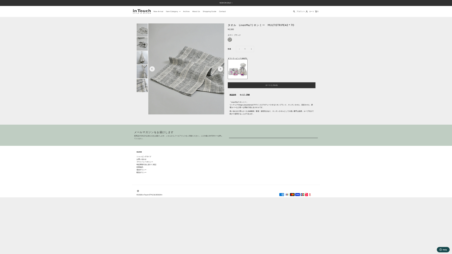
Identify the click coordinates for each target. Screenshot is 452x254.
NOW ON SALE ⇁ (226, 3)
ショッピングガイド (144, 157)
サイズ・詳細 (245, 95)
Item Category (172, 11)
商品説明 (233, 95)
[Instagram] (138, 191)
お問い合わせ (141, 159)
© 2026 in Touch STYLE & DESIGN (149, 195)
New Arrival (158, 11)
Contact (222, 11)
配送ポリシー (141, 172)
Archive (186, 11)
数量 (229, 49)
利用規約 (140, 167)
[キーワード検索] (294, 11)
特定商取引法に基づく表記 (146, 165)
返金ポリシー (141, 170)
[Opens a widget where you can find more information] (443, 250)
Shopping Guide (209, 11)
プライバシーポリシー (145, 162)
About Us (196, 11)
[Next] (220, 68)
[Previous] (152, 68)
